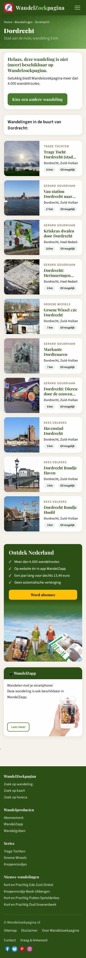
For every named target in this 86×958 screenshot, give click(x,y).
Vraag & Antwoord (33, 940)
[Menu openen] (77, 7)
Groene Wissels (15, 857)
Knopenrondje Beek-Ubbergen (27, 891)
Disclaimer (29, 930)
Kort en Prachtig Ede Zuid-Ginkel (28, 884)
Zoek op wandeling (18, 784)
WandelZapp (13, 824)
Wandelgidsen (14, 830)
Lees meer (18, 727)
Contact (10, 940)
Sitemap (10, 930)
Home (8, 22)
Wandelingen (23, 22)
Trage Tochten (14, 851)
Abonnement (13, 817)
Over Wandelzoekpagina (60, 930)
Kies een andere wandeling (37, 99)
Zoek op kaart (14, 790)
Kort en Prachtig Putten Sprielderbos (31, 897)
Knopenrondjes (15, 864)
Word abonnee (43, 594)
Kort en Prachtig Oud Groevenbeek (30, 904)
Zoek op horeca (15, 797)
